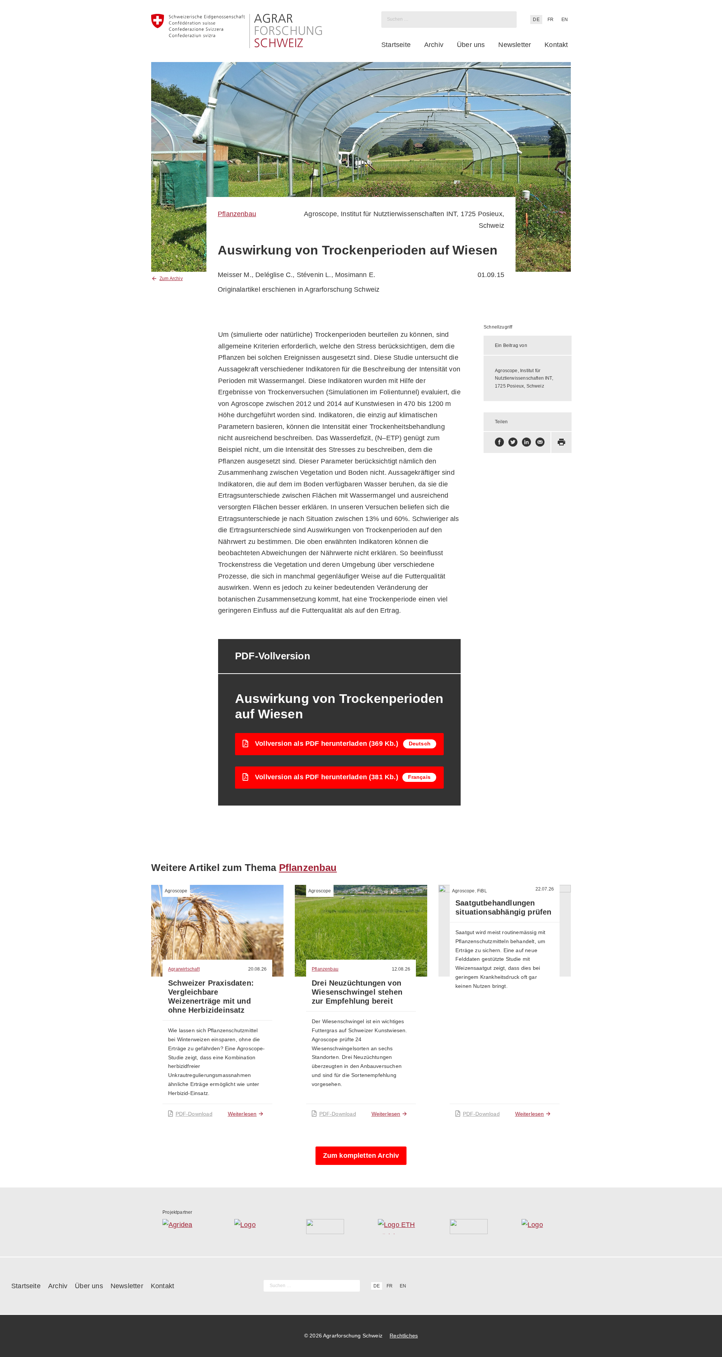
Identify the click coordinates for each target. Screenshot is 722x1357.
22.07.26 (544, 889)
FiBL (482, 891)
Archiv (433, 44)
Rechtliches (404, 1336)
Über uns (471, 44)
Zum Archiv (171, 278)
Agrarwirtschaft (184, 969)
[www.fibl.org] (469, 1226)
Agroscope (176, 891)
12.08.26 (401, 969)
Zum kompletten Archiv (361, 1155)
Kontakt (556, 44)
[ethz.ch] (397, 1226)
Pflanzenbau (237, 214)
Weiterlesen (242, 1114)
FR (551, 19)
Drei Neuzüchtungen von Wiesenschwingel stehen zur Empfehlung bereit (357, 992)
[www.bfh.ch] (325, 1226)
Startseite (396, 44)
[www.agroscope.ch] (253, 1226)
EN (564, 19)
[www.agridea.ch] (181, 1226)
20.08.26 (257, 969)
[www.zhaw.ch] (541, 1226)
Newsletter (514, 44)
